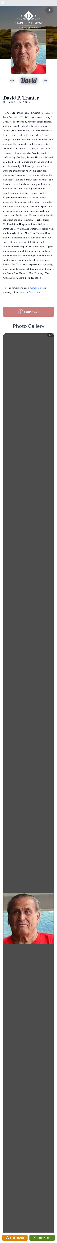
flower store (34, 292)
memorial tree (37, 287)
